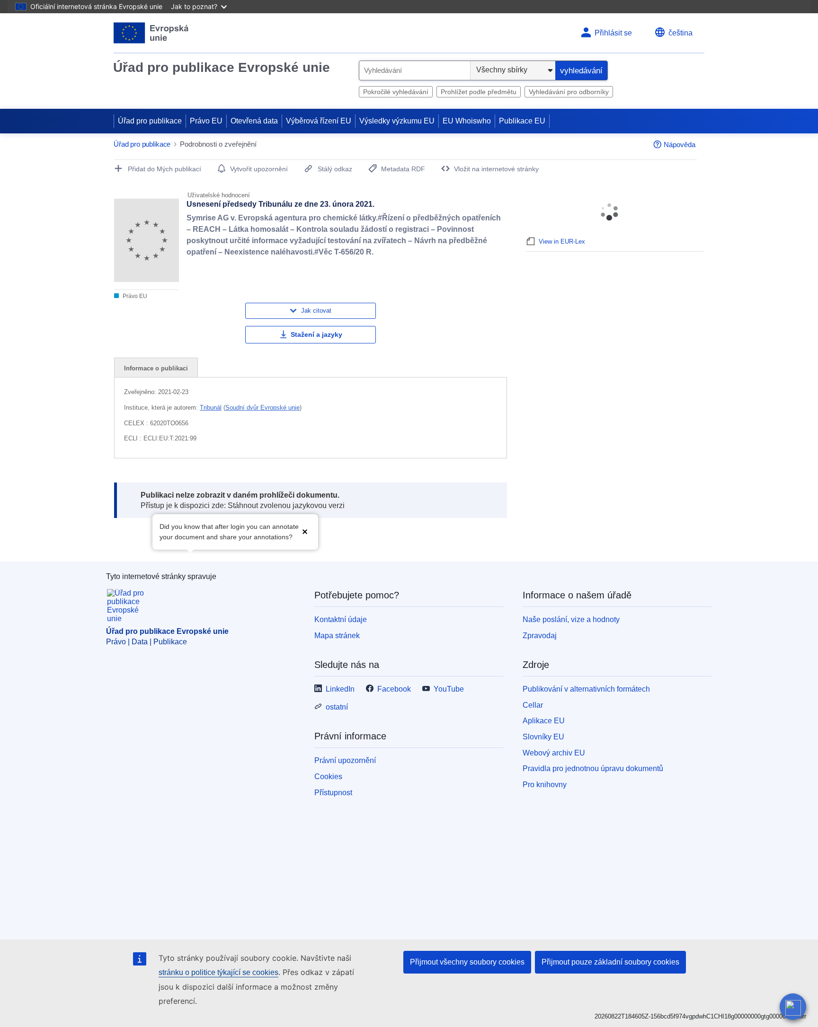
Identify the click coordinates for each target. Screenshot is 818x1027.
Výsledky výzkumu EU (397, 121)
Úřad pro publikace (150, 121)
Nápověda (679, 144)
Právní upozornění (345, 760)
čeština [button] (680, 33)
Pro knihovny (545, 785)
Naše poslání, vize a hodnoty (571, 619)
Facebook (394, 689)
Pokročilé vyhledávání (395, 92)
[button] (305, 531)
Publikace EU (522, 121)
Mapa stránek (337, 636)
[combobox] (414, 70)
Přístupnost (333, 793)
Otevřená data (254, 121)
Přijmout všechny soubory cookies (467, 962)
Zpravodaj (540, 636)
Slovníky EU (543, 737)
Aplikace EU (544, 721)
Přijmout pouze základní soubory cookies (610, 962)
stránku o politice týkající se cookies (218, 972)
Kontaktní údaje (340, 619)
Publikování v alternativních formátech (586, 689)
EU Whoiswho (467, 121)
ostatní (337, 707)
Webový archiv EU (554, 753)
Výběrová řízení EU (318, 121)
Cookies (328, 776)
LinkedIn (340, 689)
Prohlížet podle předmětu (478, 92)
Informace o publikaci (156, 368)
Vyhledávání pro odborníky (569, 92)
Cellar (533, 705)
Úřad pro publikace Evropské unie (221, 67)
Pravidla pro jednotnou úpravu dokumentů (593, 768)
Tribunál (211, 407)
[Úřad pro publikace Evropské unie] (151, 33)
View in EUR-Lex (562, 241)
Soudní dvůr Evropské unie (262, 407)
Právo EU (206, 121)
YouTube (449, 689)
